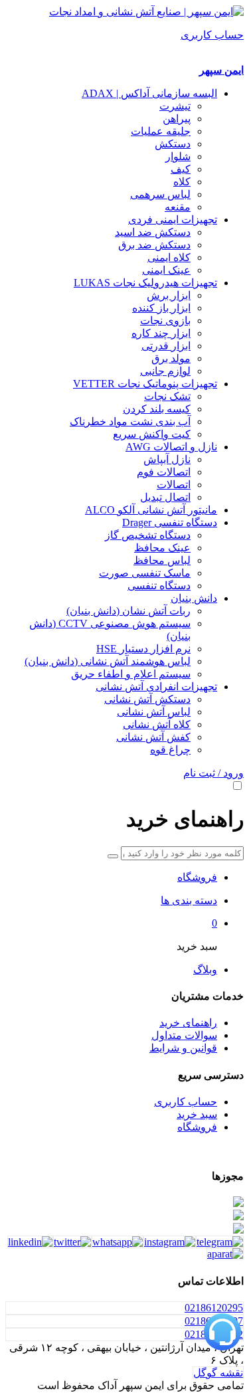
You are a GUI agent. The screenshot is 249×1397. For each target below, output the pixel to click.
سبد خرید (197, 1114)
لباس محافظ (162, 560)
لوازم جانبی (165, 371)
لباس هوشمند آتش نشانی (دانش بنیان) (108, 661)
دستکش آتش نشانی (147, 699)
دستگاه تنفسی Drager (169, 522)
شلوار (178, 156)
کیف (181, 169)
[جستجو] (113, 856)
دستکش (173, 143)
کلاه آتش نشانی (157, 724)
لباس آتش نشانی (154, 711)
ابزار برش (169, 295)
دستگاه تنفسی (159, 585)
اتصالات (174, 484)
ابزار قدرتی (166, 345)
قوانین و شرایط (183, 1048)
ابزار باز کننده (161, 308)
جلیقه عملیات (161, 131)
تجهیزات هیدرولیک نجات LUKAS (145, 282)
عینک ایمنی (166, 270)
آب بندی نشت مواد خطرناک (130, 421)
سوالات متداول (184, 1035)
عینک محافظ (162, 547)
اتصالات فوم (164, 472)
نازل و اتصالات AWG (171, 446)
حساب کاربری (185, 1101)
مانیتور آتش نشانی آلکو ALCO (151, 509)
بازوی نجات (165, 320)
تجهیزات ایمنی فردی (172, 219)
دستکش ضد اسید (153, 232)
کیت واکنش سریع (152, 434)
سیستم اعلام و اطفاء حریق (131, 674)
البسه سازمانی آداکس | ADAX (149, 93)
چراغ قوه (170, 749)
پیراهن (177, 118)
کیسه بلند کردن (157, 409)
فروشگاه (197, 1127)
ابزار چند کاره (161, 333)
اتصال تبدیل (165, 497)
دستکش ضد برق (154, 244)
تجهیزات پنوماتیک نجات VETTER (145, 383)
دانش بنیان (194, 598)
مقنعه (178, 207)
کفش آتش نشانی (153, 737)
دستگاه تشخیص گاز (148, 535)
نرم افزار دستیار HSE (143, 648)
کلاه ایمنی (169, 257)
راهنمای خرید (188, 1022)
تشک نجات (167, 396)
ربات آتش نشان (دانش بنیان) (128, 610)
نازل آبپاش (167, 459)
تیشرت (175, 106)
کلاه (182, 181)
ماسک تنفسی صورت (145, 573)
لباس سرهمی (160, 194)
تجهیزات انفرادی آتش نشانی (156, 686)
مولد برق (171, 358)
